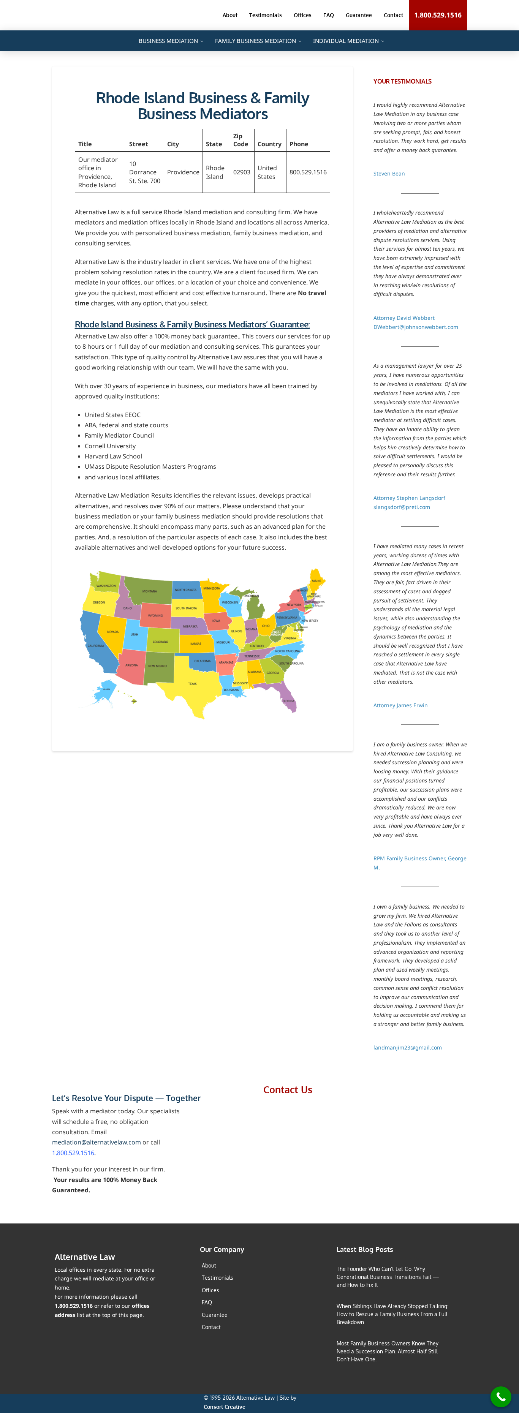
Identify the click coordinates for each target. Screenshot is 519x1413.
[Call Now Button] (501, 1396)
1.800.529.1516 (73, 1153)
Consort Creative (224, 1407)
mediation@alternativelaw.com (96, 1142)
